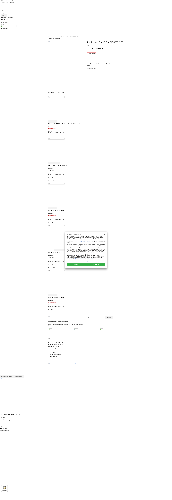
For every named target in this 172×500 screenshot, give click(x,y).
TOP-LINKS (89, 339)
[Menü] (7, 486)
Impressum (70, 341)
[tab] (91, 68)
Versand (69, 348)
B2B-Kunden (89, 346)
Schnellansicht (53, 118)
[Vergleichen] (88, 61)
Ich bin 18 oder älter (6, 376)
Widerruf (69, 350)
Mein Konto (89, 341)
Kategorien (109, 339)
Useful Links (71, 339)
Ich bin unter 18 (18, 376)
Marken (88, 348)
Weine (107, 348)
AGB (68, 346)
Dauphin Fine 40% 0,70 (56, 297)
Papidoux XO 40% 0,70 (56, 210)
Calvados (57, 37)
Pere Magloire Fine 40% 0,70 (57, 165)
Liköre (107, 346)
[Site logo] (3, 7)
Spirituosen (108, 341)
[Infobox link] (66, 321)
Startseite (50, 37)
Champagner (108, 343)
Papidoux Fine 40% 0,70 (56, 252)
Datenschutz (70, 343)
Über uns (69, 353)
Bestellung (89, 343)
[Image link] (57, 363)
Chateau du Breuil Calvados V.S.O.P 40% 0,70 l (64, 123)
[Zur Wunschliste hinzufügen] (88, 58)
